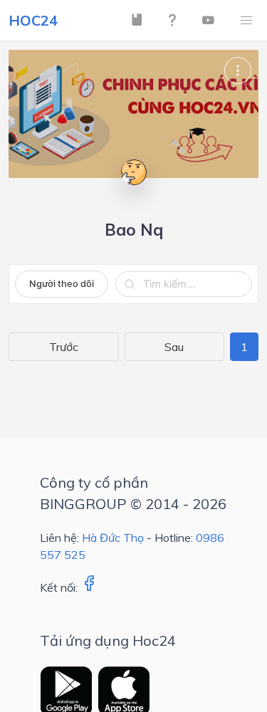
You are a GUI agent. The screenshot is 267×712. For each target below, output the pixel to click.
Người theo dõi (61, 283)
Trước (63, 347)
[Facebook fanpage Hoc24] (89, 587)
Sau (174, 347)
